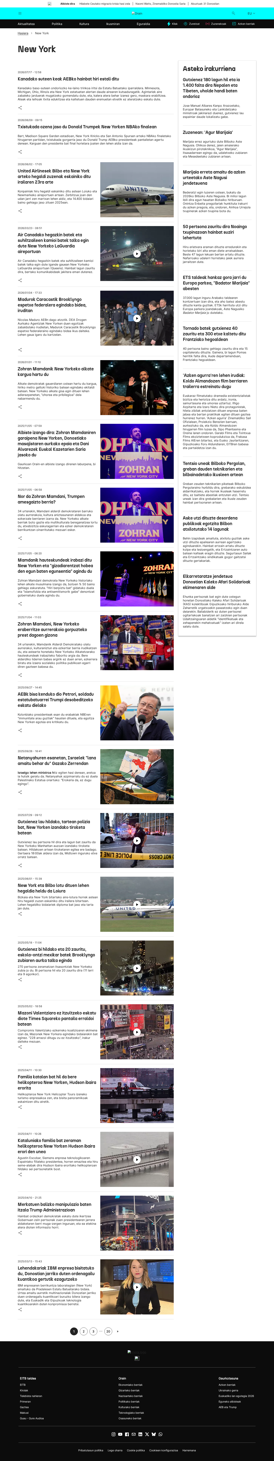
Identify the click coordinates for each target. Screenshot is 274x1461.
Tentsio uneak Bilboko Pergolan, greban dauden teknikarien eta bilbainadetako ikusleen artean (214, 469)
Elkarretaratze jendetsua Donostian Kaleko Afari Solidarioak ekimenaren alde (217, 582)
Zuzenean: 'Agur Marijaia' (208, 132)
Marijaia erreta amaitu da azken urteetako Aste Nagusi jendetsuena (214, 177)
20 (108, 1331)
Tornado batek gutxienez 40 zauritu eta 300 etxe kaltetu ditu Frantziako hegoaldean (214, 333)
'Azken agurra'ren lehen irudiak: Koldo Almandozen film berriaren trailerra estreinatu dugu (215, 381)
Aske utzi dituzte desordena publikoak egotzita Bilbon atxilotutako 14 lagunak (210, 523)
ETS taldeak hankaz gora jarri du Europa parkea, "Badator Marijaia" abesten (216, 283)
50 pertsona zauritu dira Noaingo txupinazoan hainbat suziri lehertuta (215, 232)
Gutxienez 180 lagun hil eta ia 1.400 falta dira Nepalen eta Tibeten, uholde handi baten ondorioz (211, 88)
